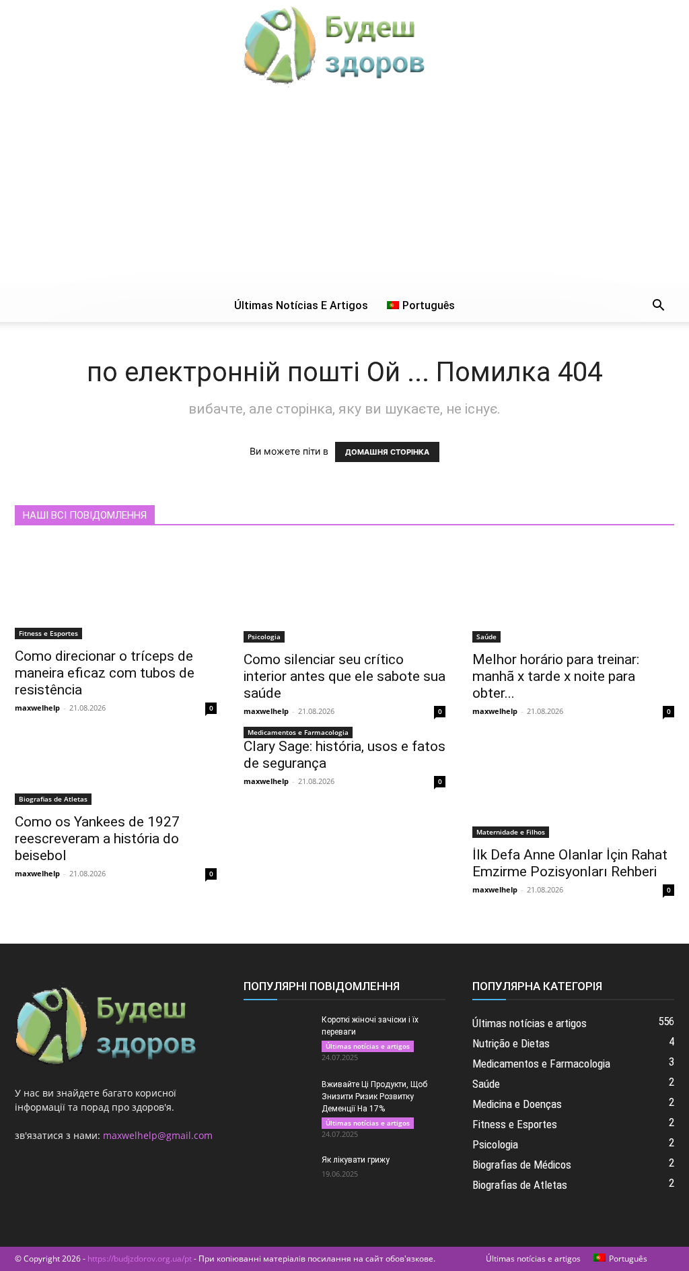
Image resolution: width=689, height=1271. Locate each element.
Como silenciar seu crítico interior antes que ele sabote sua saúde (344, 676)
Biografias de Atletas (53, 799)
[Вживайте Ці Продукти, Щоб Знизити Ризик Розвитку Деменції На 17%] (277, 1102)
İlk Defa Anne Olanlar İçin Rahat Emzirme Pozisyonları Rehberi (569, 863)
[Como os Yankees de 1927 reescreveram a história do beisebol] (116, 771)
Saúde (486, 636)
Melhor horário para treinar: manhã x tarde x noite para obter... (555, 676)
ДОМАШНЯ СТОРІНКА (387, 452)
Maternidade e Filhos (510, 832)
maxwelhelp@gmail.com (158, 1135)
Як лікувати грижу (356, 1160)
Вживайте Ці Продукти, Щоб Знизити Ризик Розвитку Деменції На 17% (374, 1096)
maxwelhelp (37, 708)
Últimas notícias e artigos (301, 305)
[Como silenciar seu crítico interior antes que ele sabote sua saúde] (344, 593)
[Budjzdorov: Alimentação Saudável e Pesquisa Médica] (344, 44)
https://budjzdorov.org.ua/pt (139, 1258)
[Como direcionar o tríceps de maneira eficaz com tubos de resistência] (116, 591)
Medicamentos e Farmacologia (298, 732)
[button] (658, 306)
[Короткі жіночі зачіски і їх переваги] (277, 1037)
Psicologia (264, 636)
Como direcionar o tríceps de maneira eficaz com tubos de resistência (104, 673)
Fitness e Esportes (48, 633)
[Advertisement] (344, 188)
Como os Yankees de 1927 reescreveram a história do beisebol (97, 838)
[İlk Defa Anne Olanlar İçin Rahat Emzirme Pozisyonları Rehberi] (573, 788)
